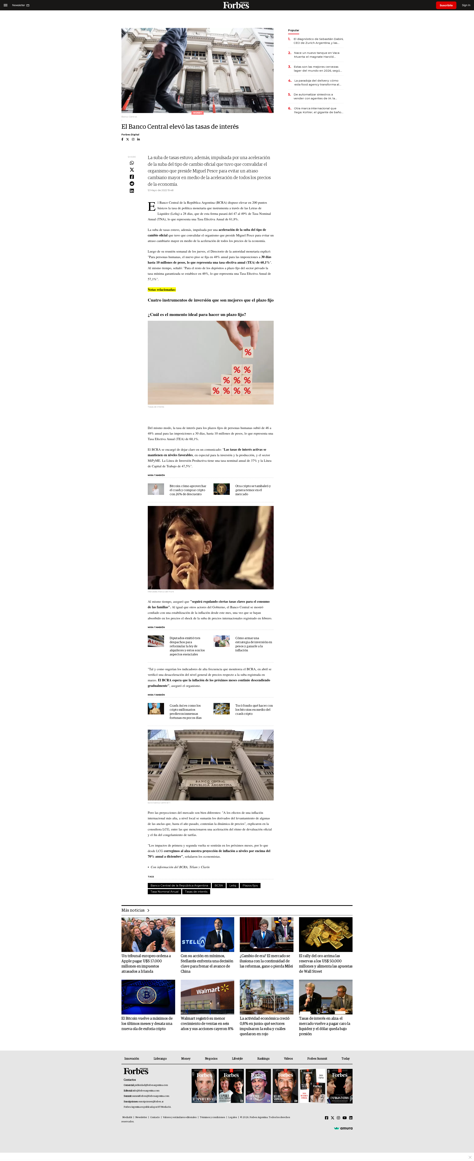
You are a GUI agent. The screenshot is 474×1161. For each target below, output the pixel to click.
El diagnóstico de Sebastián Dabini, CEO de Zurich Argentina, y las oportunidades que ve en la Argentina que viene (318, 41)
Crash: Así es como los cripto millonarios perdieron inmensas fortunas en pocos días (186, 712)
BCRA (219, 885)
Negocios (211, 1058)
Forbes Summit (317, 1058)
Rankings (263, 1058)
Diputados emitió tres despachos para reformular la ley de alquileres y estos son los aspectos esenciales (187, 646)
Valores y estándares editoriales (180, 1117)
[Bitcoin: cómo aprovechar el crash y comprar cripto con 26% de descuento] (156, 489)
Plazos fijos (250, 885)
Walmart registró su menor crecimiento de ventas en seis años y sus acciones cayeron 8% (207, 1024)
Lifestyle (237, 1058)
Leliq (232, 885)
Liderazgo (160, 1058)
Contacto (155, 1117)
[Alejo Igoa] (258, 1086)
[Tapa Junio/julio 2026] (204, 1086)
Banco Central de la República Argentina (179, 885)
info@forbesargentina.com (146, 1091)
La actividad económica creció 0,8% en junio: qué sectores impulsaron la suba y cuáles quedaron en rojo (264, 1026)
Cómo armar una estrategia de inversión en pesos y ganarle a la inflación (253, 644)
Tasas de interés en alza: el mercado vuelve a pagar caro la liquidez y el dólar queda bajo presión (324, 1026)
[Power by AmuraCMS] (343, 1128)
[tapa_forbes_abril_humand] (231, 1086)
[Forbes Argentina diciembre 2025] (285, 1086)
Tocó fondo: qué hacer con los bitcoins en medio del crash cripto (254, 710)
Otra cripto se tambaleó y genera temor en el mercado (253, 490)
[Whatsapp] (131, 163)
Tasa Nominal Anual (164, 891)
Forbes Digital (130, 134)
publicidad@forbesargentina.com (151, 1085)
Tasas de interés (196, 891)
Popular (293, 30)
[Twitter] (131, 170)
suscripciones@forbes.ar (150, 1102)
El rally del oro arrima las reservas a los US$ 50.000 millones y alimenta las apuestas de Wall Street (326, 963)
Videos (288, 1058)
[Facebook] (131, 177)
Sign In (466, 5)
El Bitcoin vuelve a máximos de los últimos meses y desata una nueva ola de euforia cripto (147, 1024)
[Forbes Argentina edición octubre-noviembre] (312, 1086)
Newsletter (141, 1117)
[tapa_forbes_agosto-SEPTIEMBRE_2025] (339, 1086)
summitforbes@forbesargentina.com (150, 1096)
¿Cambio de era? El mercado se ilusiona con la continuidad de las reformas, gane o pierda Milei (266, 961)
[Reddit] (131, 183)
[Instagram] (338, 1118)
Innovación (131, 1058)
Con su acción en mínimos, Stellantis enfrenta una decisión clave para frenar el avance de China (207, 963)
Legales (232, 1117)
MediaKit (127, 1117)
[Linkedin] (131, 190)
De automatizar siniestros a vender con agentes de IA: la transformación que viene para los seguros (318, 96)
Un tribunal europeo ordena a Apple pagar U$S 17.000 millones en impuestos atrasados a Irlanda (146, 963)
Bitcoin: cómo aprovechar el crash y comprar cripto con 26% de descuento (188, 490)
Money (185, 1058)
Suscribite (446, 5)
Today (346, 1058)
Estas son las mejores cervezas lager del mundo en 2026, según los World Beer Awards (318, 69)
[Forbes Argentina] (237, 5)
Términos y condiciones (212, 1117)
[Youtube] (345, 1118)
